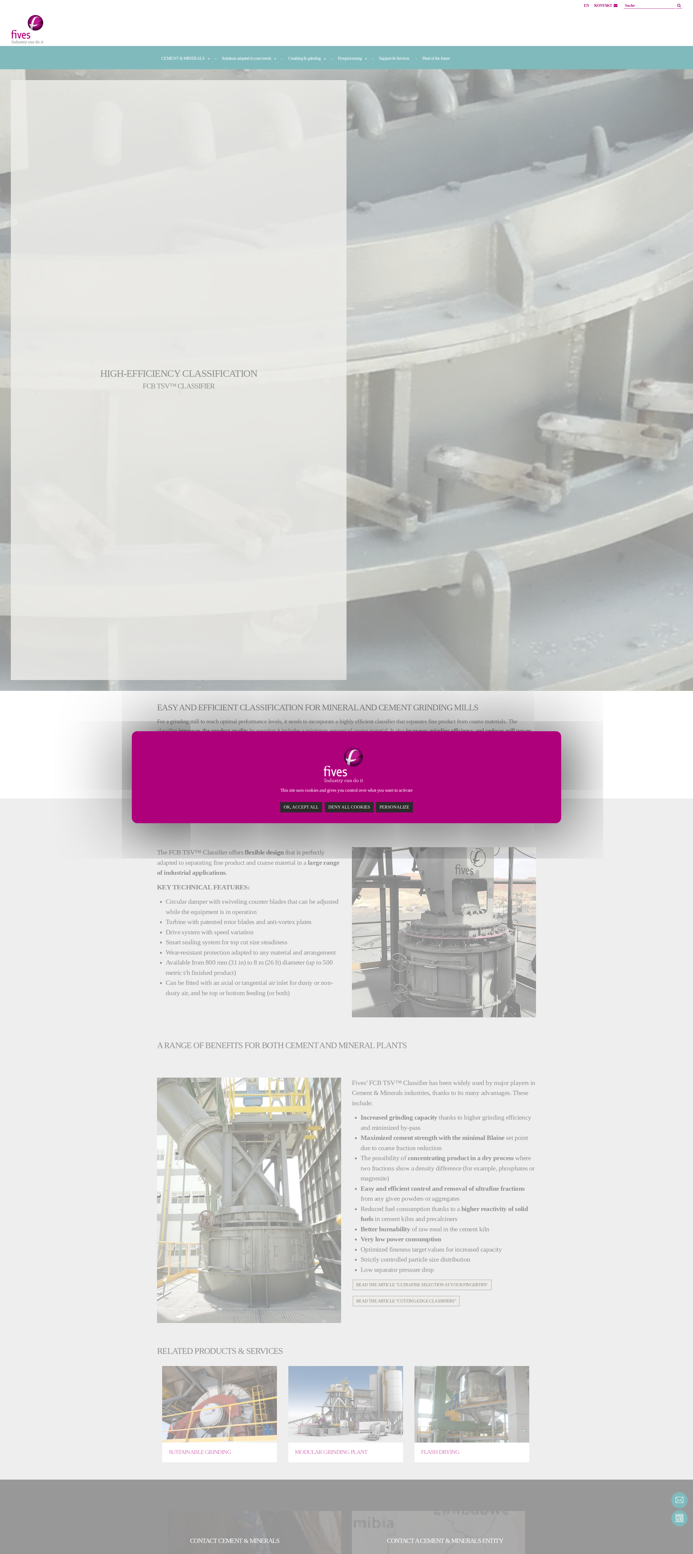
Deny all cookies (349, 806)
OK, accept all (301, 806)
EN (586, 6)
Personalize (394, 806)
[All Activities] (65, 30)
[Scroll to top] (679, 1540)
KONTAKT (603, 6)
